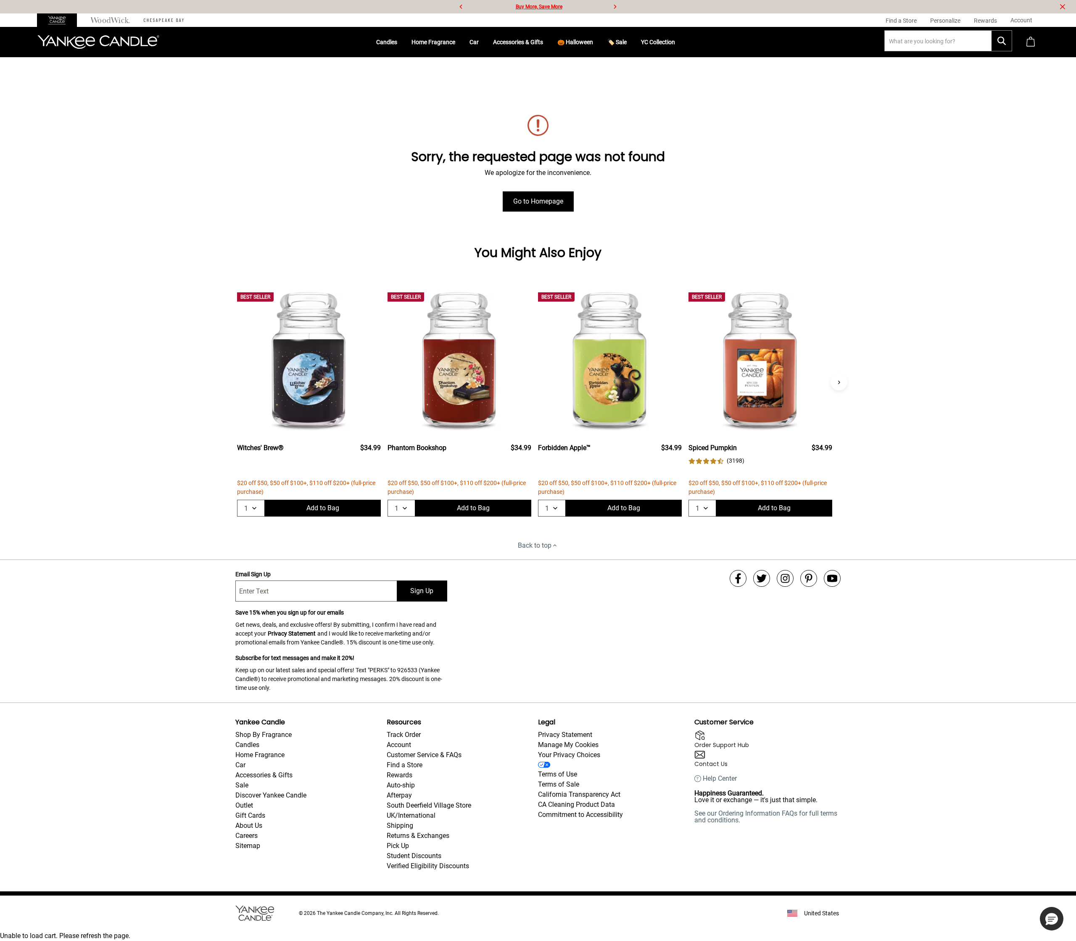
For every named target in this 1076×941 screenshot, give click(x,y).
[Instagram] (785, 578)
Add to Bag (322, 508)
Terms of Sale (558, 784)
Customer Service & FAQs (424, 755)
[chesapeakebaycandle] (163, 20)
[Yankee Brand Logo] (98, 42)
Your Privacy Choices (569, 755)
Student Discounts (414, 856)
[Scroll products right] (839, 382)
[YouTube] (832, 578)
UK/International (411, 815)
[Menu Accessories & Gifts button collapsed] (546, 42)
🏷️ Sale (617, 42)
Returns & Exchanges (418, 836)
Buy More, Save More (539, 7)
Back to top (534, 545)
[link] (716, 460)
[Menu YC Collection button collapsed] (678, 42)
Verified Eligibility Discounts (428, 866)
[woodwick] (110, 20)
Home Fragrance (433, 42)
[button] (1051, 918)
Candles (386, 42)
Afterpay (399, 795)
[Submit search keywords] (1002, 41)
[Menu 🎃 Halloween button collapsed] (596, 42)
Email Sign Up (253, 574)
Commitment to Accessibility (580, 815)
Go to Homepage (538, 201)
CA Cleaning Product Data (576, 804)
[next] (615, 7)
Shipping (400, 826)
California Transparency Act (579, 794)
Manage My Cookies (568, 745)
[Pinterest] (808, 578)
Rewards (399, 775)
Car (474, 42)
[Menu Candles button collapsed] (401, 42)
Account (399, 745)
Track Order (404, 735)
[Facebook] (738, 578)
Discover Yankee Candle (270, 795)
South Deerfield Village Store (429, 805)
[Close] (1062, 6)
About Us (248, 826)
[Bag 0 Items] (1030, 42)
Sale (241, 785)
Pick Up (398, 846)
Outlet (244, 805)
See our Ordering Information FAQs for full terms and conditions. (765, 816)
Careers (246, 836)
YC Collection (658, 42)
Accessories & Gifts (518, 42)
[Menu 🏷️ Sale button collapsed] (630, 42)
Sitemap (247, 846)
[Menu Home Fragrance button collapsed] (459, 42)
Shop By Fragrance (263, 735)
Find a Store (404, 765)
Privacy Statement (292, 633)
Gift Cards (250, 815)
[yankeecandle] (60, 20)
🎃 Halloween (575, 42)
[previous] (461, 7)
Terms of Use (557, 774)
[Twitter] (761, 578)
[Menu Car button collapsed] (482, 42)
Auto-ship (401, 785)
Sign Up (421, 591)
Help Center (720, 778)
